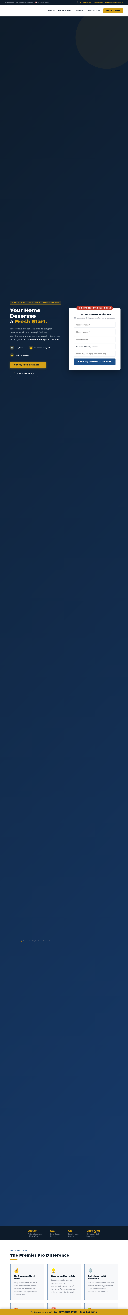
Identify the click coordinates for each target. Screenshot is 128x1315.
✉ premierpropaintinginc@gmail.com (109, 2)
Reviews (79, 11)
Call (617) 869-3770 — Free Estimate (75, 1312)
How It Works (65, 11)
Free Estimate (113, 11)
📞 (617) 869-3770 (84, 2)
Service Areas (93, 11)
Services (50, 11)
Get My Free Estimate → (28, 365)
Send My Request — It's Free (95, 361)
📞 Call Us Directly (24, 373)
